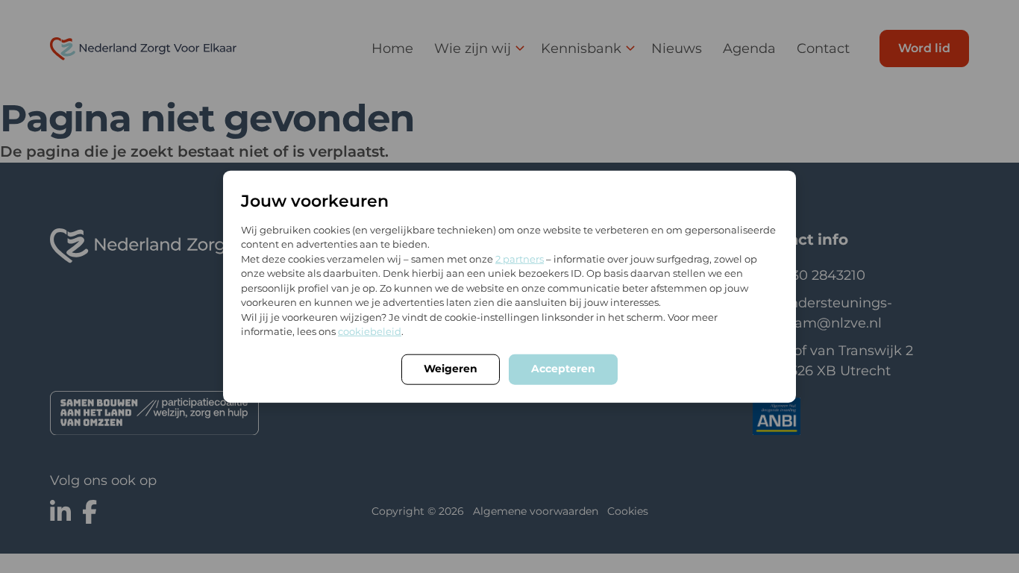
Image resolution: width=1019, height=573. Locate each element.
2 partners (519, 258)
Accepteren (563, 368)
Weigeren (450, 368)
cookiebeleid (369, 331)
